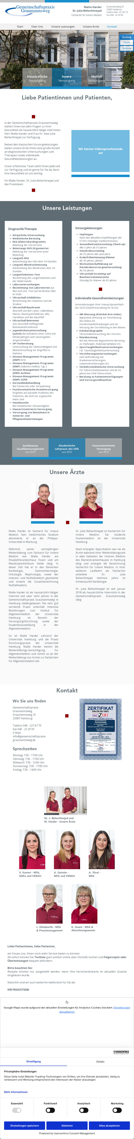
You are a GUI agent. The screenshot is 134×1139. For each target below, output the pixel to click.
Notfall (96, 76)
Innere (66, 76)
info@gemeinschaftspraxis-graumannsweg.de (29, 738)
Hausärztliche (37, 76)
